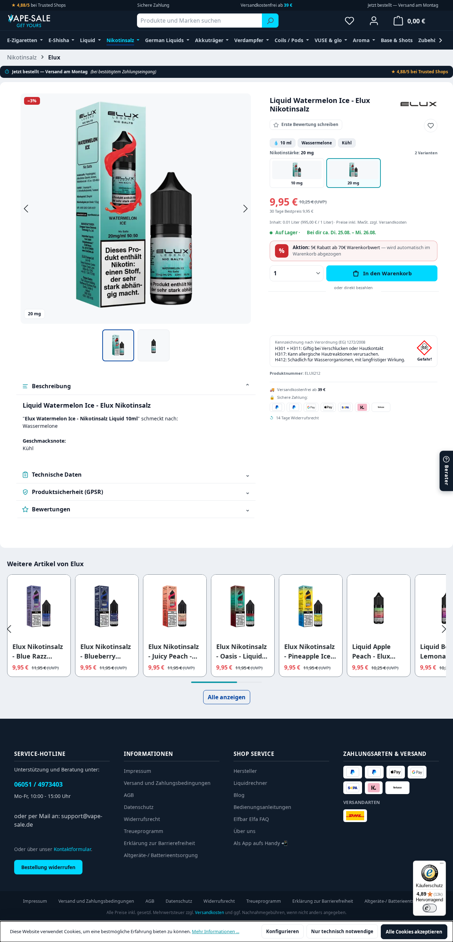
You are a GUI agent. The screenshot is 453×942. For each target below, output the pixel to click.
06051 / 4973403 (38, 784)
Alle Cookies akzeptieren (414, 932)
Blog (239, 795)
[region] (135, 227)
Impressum (137, 771)
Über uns (245, 831)
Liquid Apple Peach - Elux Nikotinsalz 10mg (371, 651)
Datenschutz (139, 807)
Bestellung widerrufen (48, 867)
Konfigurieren (282, 931)
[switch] (430, 908)
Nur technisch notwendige (342, 931)
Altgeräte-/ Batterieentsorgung (161, 855)
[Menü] (441, 865)
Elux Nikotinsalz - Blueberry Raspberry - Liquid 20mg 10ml (105, 651)
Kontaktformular (72, 849)
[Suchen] (270, 20)
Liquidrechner (250, 783)
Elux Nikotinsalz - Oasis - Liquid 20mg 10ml (241, 651)
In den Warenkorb (387, 273)
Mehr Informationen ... (215, 931)
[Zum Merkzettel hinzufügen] (430, 125)
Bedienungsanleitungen (262, 807)
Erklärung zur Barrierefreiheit (159, 843)
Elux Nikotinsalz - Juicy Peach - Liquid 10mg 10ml (173, 651)
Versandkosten (209, 912)
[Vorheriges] (26, 208)
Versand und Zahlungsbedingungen (167, 783)
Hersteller (245, 771)
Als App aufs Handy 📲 (261, 843)
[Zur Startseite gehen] (42, 20)
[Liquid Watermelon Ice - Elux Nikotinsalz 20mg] (136, 208)
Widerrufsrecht (142, 819)
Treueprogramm (143, 831)
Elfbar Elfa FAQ (251, 819)
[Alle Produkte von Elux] (418, 103)
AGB (129, 795)
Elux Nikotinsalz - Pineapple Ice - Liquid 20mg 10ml (309, 651)
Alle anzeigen (227, 697)
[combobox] (199, 20)
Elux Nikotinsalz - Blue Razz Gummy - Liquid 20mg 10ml (37, 651)
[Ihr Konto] (374, 20)
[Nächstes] (245, 208)
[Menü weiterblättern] (440, 40)
